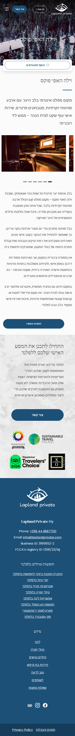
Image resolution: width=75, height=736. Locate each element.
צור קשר (19, 9)
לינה (37, 642)
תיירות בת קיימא (37, 665)
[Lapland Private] (61, 9)
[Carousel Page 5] (30, 181)
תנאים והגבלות (45, 730)
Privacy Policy (22, 730)
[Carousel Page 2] (45, 181)
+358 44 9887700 (43, 531)
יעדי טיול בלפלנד (37, 580)
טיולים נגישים (37, 657)
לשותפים (37, 680)
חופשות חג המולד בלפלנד (37, 604)
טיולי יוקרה (37, 649)
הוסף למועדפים (35, 65)
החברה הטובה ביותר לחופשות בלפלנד (37, 574)
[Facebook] (45, 705)
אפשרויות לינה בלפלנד (37, 598)
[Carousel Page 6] (25, 181)
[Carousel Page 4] (35, 181)
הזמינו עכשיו (33, 324)
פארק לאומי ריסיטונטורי (37, 610)
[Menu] (7, 9)
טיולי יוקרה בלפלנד (38, 592)
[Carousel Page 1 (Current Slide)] (50, 181)
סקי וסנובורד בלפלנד (37, 617)
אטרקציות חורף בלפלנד (37, 586)
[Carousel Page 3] (40, 181)
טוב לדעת (37, 672)
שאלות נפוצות (38, 688)
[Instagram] (37, 705)
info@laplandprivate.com (42, 537)
